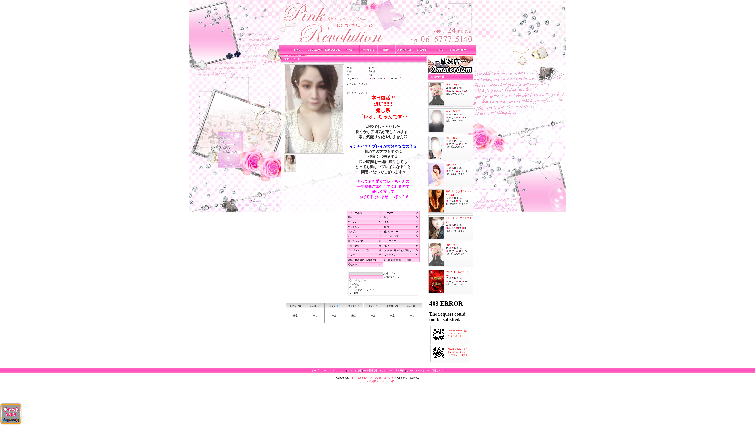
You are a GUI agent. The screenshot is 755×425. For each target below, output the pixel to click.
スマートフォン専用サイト (429, 370)
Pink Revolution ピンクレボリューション (373, 377)
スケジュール (386, 370)
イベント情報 (354, 370)
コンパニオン (327, 370)
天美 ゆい (452, 164)
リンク (409, 370)
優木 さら (452, 245)
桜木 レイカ (453, 84)
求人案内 (400, 370)
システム (341, 370)
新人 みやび (453, 111)
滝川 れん (452, 138)
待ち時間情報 (370, 370)
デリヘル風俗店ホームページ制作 (377, 381)
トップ (315, 370)
